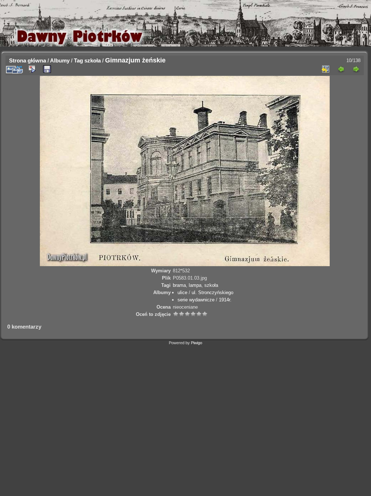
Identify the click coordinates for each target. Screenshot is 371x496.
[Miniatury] (325, 69)
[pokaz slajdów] (31, 69)
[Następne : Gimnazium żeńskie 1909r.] (356, 69)
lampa (195, 285)
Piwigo (196, 343)
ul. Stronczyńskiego (212, 292)
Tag (78, 60)
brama (179, 285)
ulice (182, 292)
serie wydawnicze (196, 299)
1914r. (225, 299)
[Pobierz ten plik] (47, 69)
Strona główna (27, 60)
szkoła (92, 60)
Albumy (60, 60)
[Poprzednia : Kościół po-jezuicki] (341, 69)
